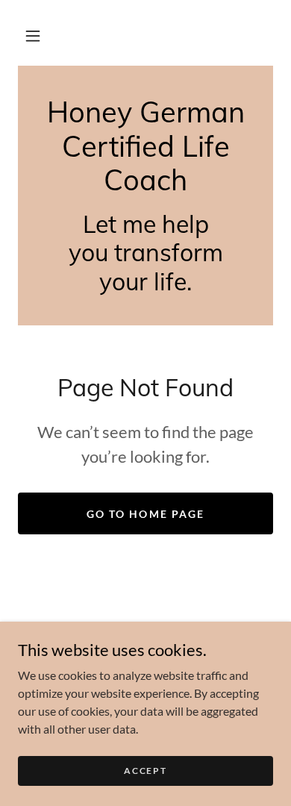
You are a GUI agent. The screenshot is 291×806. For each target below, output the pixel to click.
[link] (145, 147)
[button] (33, 36)
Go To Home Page (145, 513)
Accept (145, 770)
